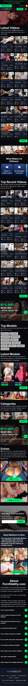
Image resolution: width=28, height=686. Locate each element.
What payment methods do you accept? (10, 622)
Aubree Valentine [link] (19, 270)
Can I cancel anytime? (7, 610)
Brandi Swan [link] (18, 116)
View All (23, 141)
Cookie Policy (14, 675)
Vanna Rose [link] (4, 46)
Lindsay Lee (12, 346)
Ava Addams (13, 333)
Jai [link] (2, 82)
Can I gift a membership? (8, 656)
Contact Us (16, 677)
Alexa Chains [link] (4, 218)
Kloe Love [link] (17, 133)
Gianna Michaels (6, 342)
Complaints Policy (22, 675)
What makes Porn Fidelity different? (12, 662)
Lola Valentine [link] (4, 288)
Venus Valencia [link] (18, 288)
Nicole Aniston (5, 336)
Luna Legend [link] (4, 65)
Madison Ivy (14, 339)
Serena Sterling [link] (19, 63)
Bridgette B (21, 346)
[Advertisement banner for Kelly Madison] (14, 149)
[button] (26, 375)
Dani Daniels (5, 349)
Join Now (20, 9)
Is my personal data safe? (9, 628)
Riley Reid (4, 346)
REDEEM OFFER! (5, 6)
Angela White (5, 339)
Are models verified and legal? (10, 645)
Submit (21, 521)
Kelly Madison (15, 336)
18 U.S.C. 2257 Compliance (8, 680)
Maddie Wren (16, 342)
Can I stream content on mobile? (11, 634)
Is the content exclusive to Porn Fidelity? (11, 616)
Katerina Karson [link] (19, 253)
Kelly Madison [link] (4, 133)
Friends (10, 677)
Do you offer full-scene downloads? (12, 639)
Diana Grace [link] (4, 116)
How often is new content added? (11, 651)
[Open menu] (25, 9)
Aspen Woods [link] (18, 46)
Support (2, 675)
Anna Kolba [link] (18, 82)
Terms (7, 675)
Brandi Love (5, 333)
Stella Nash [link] (4, 99)
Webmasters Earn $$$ (21, 680)
